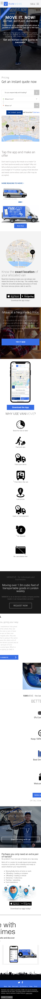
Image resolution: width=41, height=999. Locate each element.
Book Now (20, 226)
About (5, 986)
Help (9, 986)
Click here (36, 112)
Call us (32, 4)
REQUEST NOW (20, 605)
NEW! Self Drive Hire (4, 13)
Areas (30, 986)
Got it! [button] (6, 997)
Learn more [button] (29, 993)
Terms (35, 986)
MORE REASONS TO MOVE (12, 183)
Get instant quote (14, 112)
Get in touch (15, 986)
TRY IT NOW (20, 342)
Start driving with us (20, 839)
